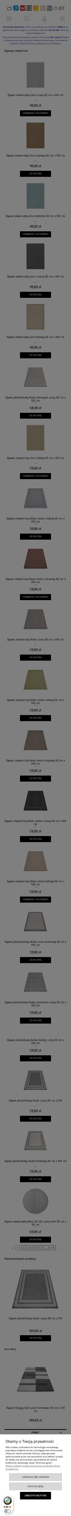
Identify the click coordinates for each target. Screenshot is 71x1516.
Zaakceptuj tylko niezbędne (35, 1476)
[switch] (7, 1511)
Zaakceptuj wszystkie (35, 1495)
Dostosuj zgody (35, 1486)
